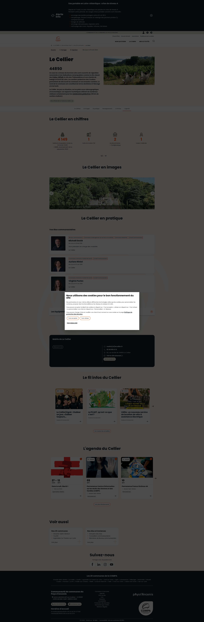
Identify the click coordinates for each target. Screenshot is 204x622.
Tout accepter (72, 318)
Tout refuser (85, 318)
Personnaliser (72, 323)
